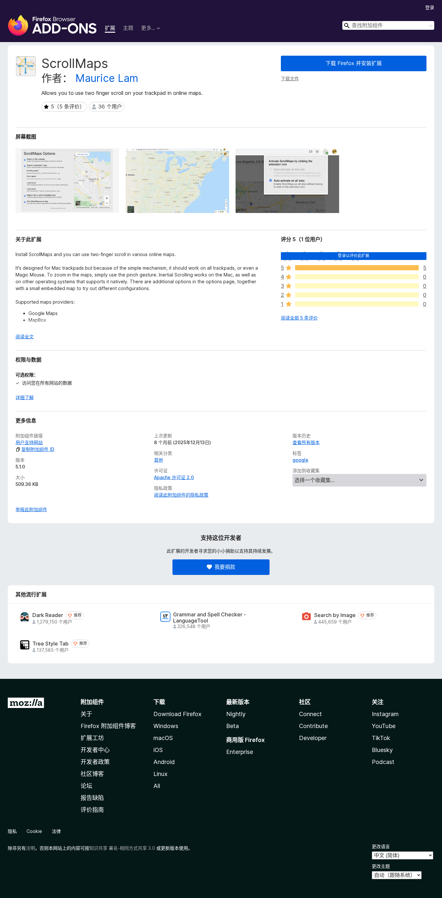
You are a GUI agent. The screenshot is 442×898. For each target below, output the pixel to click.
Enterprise (239, 751)
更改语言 (381, 846)
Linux (160, 773)
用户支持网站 (29, 442)
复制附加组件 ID (37, 449)
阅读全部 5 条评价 (299, 317)
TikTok (381, 738)
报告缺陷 (92, 797)
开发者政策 (95, 761)
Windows (165, 726)
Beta (232, 726)
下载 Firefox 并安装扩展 (354, 63)
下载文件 (290, 78)
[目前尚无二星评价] (357, 294)
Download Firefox (177, 714)
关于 (86, 714)
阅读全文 (25, 336)
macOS (163, 738)
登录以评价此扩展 (353, 255)
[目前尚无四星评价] (357, 276)
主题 (128, 28)
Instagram (385, 714)
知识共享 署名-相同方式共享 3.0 (122, 848)
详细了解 (25, 397)
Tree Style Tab (50, 644)
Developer (312, 738)
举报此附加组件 (31, 509)
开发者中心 (95, 749)
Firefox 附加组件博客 (108, 726)
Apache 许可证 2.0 (174, 477)
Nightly (236, 714)
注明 (30, 848)
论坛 (86, 785)
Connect (310, 714)
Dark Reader (47, 615)
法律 (56, 831)
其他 (158, 460)
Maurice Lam (106, 78)
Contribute (313, 726)
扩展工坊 (92, 738)
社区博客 (92, 773)
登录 (429, 7)
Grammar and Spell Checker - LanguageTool (209, 618)
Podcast (383, 761)
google (300, 460)
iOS (158, 749)
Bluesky (382, 749)
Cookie (34, 831)
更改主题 (381, 866)
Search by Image (335, 615)
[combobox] (388, 25)
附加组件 (92, 702)
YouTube (383, 726)
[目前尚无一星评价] (357, 304)
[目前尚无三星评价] (357, 285)
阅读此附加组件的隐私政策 (181, 495)
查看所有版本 (306, 442)
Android (164, 761)
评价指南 (92, 809)
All (156, 785)
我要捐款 (225, 567)
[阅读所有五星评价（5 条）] (357, 267)
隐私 (12, 831)
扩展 (110, 28)
